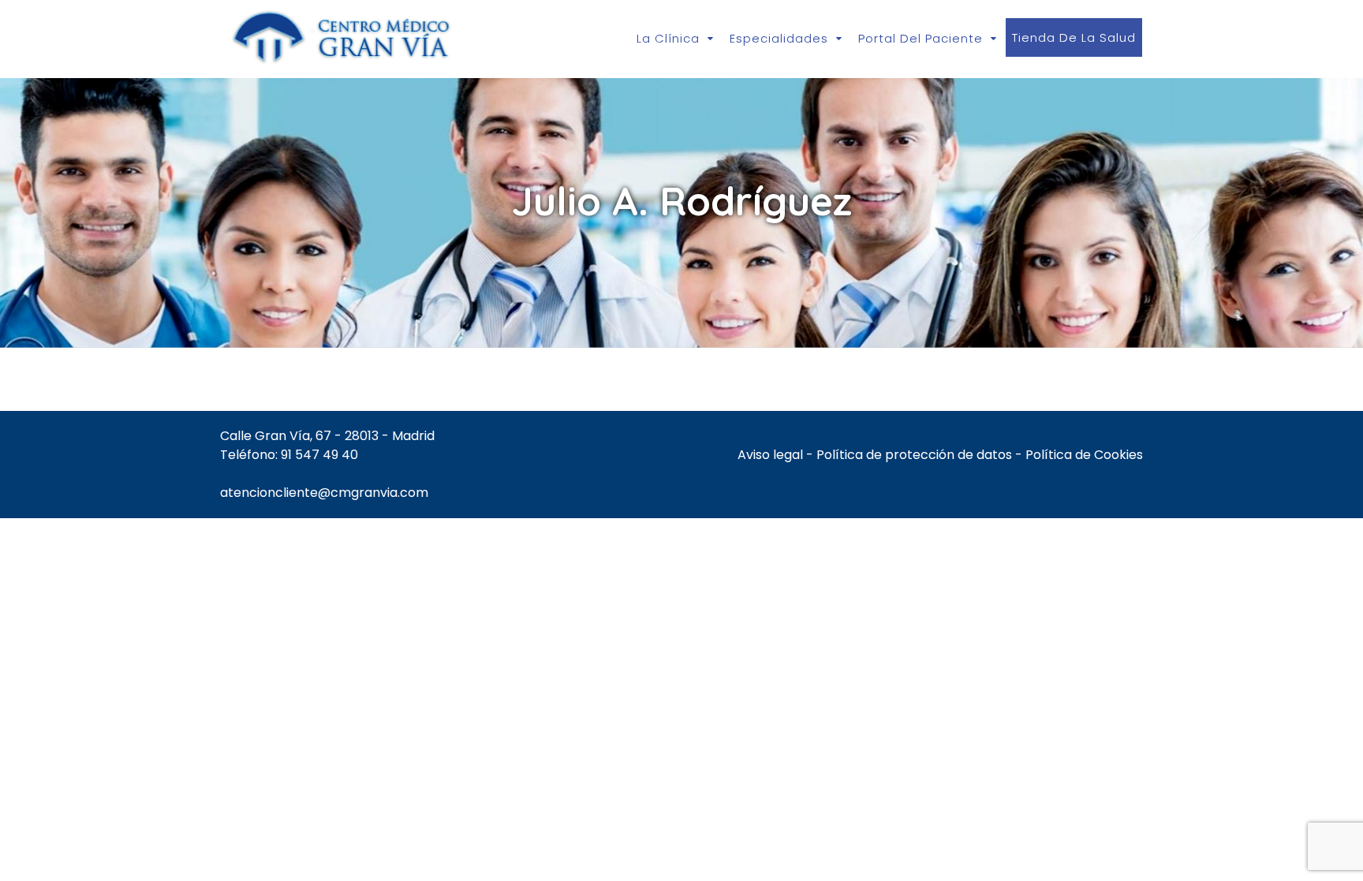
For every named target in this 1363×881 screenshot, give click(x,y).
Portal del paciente (920, 38)
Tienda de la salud (1074, 37)
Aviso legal (770, 455)
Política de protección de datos (914, 455)
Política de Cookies (1084, 455)
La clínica (668, 38)
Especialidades (779, 38)
